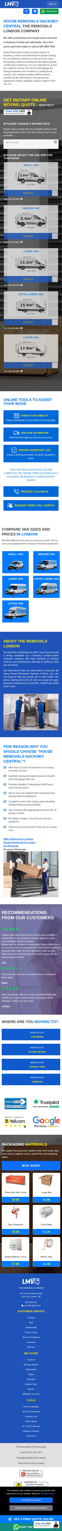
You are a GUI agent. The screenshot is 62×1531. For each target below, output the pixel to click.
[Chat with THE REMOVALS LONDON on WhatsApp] (16, 1527)
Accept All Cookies (31, 1500)
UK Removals (10, 846)
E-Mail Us (32, 1302)
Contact (31, 1317)
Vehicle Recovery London (31, 1463)
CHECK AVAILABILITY (31, 417)
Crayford (31, 1360)
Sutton (31, 1374)
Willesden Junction (31, 1394)
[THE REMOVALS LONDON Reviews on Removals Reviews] (15, 1103)
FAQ (31, 1322)
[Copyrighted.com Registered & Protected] (31, 1474)
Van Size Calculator (31, 1411)
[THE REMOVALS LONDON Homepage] (11, 4)
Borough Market (31, 1364)
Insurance (31, 1342)
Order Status (31, 1421)
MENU (53, 4)
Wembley (31, 1379)
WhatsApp (51, 11)
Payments (31, 1436)
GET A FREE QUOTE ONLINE (33, 1519)
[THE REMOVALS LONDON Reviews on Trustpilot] (46, 1103)
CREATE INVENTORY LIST (31, 454)
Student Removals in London (19, 842)
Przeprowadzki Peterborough (31, 1447)
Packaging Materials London (31, 1458)
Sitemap (31, 1347)
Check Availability (31, 1406)
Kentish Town (31, 1384)
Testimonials (31, 1327)
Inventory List (31, 1416)
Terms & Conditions (31, 1337)
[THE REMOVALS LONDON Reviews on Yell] (15, 1122)
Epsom (31, 1389)
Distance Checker (31, 1431)
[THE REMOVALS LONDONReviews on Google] (46, 1122)
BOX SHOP (31, 1165)
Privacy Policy (48, 1493)
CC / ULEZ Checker (31, 1426)
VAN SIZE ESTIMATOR (31, 435)
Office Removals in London (18, 839)
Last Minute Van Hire (31, 1452)
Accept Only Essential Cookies (31, 1508)
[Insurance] (30, 1485)
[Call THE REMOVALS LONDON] (35, 11)
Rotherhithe (31, 1369)
